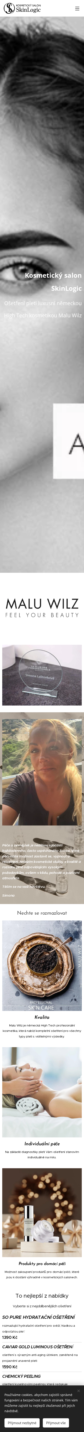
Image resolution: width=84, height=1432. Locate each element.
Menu (77, 8)
